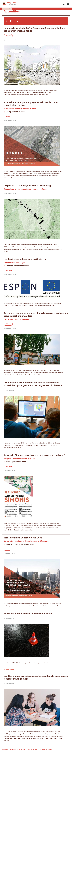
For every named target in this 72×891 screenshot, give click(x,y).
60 (21, 749)
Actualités (7, 9)
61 (24, 749)
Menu (67, 3)
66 (36, 749)
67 (38, 749)
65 (33, 749)
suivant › (44, 749)
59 (19, 749)
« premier (5, 749)
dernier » (50, 749)
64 (31, 749)
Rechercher (64, 3)
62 (26, 749)
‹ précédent (12, 749)
